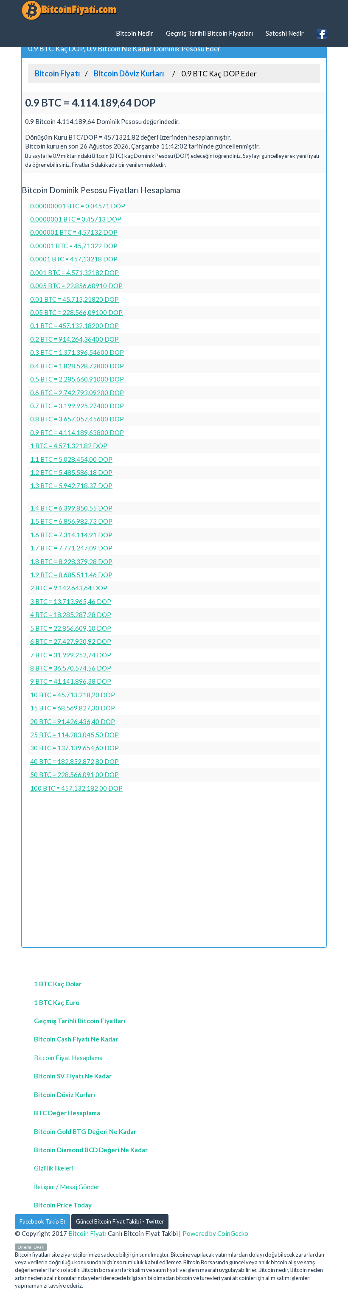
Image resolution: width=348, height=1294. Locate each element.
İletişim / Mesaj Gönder (67, 1186)
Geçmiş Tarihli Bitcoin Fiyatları (209, 33)
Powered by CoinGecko (215, 1233)
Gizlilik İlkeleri (53, 1168)
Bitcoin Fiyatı (87, 1233)
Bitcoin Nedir (134, 33)
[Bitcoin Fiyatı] (69, 10)
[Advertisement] (174, 881)
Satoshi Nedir (285, 33)
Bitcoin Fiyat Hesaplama (68, 1057)
